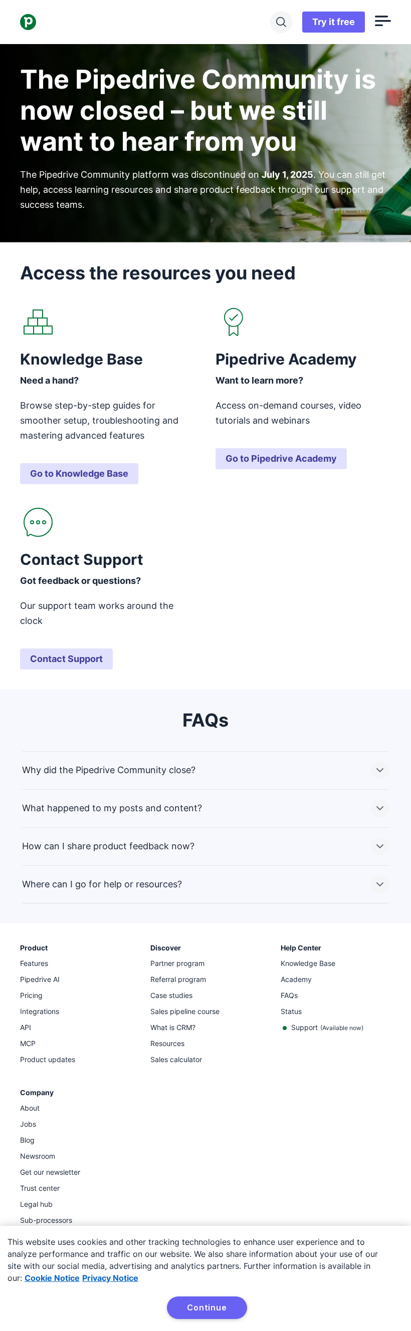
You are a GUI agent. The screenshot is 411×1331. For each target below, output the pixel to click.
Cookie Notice (52, 1278)
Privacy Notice (110, 1278)
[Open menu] (383, 22)
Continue (207, 1307)
